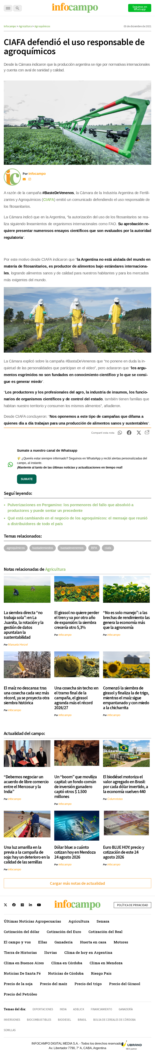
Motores (121, 942)
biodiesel (64, 1019)
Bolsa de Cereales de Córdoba (114, 1019)
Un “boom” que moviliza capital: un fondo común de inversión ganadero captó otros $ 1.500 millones (75, 786)
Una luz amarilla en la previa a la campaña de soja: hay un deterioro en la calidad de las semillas (27, 854)
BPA (94, 548)
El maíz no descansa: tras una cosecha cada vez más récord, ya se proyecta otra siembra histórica (26, 695)
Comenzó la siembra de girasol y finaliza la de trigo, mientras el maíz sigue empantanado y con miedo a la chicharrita (126, 697)
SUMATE (27, 479)
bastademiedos (42, 548)
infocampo (65, 634)
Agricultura (25, 26)
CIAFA (48, 200)
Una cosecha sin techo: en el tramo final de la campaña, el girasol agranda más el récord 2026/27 (76, 697)
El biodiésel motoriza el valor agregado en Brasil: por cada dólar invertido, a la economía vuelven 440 (125, 784)
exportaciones (43, 1009)
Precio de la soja (18, 983)
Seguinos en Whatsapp (140, 8)
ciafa (108, 548)
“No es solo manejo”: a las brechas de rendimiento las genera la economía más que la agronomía (126, 620)
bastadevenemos (72, 548)
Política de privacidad (132, 905)
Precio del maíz (53, 983)
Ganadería (63, 942)
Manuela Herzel (18, 644)
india (63, 1009)
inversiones (12, 1019)
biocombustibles (39, 1019)
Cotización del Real (105, 931)
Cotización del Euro (64, 931)
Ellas (42, 942)
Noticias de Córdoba (66, 973)
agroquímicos (16, 548)
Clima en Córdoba (66, 962)
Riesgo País (101, 973)
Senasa (103, 921)
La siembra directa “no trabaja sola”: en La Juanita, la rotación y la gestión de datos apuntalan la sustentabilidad (23, 625)
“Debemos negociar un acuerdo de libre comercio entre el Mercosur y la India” (26, 784)
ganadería (126, 1009)
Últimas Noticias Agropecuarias (32, 921)
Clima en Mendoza (106, 962)
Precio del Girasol (124, 983)
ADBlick (78, 1009)
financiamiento (101, 1009)
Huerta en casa (93, 942)
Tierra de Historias (20, 952)
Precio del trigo (88, 983)
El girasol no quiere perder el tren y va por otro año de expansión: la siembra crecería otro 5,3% (76, 620)
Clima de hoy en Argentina (88, 952)
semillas (10, 1030)
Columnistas (115, 798)
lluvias (50, 952)
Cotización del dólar (21, 931)
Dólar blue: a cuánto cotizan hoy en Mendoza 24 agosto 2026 (75, 852)
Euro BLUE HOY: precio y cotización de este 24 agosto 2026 (123, 852)
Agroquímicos (42, 26)
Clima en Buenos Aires (24, 962)
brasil (82, 1019)
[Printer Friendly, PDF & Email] (147, 433)
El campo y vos (17, 942)
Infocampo (10, 26)
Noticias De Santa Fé (22, 973)
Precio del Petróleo (20, 994)
